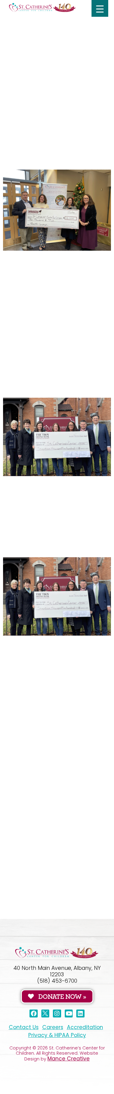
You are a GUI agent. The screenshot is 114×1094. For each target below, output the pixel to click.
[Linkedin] (80, 1014)
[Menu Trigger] (100, 8)
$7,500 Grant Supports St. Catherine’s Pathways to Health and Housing (47, 51)
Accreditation (85, 1027)
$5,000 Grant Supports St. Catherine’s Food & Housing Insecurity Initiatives (51, 735)
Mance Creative (68, 1058)
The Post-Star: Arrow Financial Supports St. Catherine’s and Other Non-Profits (55, 151)
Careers (52, 1027)
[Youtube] (69, 1014)
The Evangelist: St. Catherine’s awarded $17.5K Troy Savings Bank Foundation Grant (55, 539)
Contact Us (24, 1027)
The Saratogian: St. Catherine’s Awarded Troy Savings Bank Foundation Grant (57, 380)
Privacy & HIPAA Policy (57, 1035)
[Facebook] (33, 1014)
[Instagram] (57, 1014)
